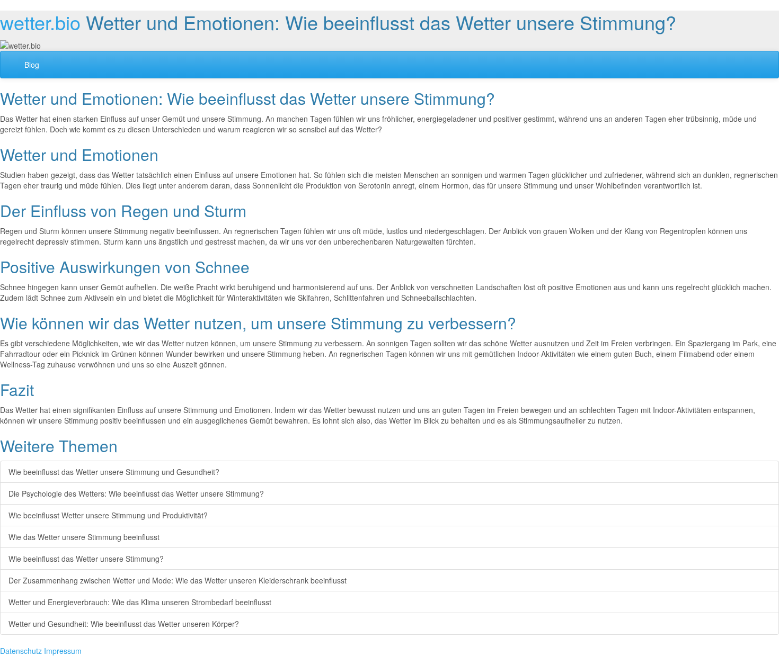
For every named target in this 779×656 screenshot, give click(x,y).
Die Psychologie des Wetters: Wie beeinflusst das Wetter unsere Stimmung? (136, 493)
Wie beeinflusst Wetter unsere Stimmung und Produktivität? (108, 515)
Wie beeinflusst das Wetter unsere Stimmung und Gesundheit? (113, 471)
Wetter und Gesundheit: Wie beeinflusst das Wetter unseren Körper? (123, 623)
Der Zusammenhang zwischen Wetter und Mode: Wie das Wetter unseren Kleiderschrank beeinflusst (177, 580)
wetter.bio (40, 21)
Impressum (63, 650)
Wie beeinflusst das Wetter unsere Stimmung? (86, 558)
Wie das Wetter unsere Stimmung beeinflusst (84, 537)
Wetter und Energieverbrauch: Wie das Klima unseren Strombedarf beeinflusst (139, 602)
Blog (31, 64)
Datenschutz (21, 650)
